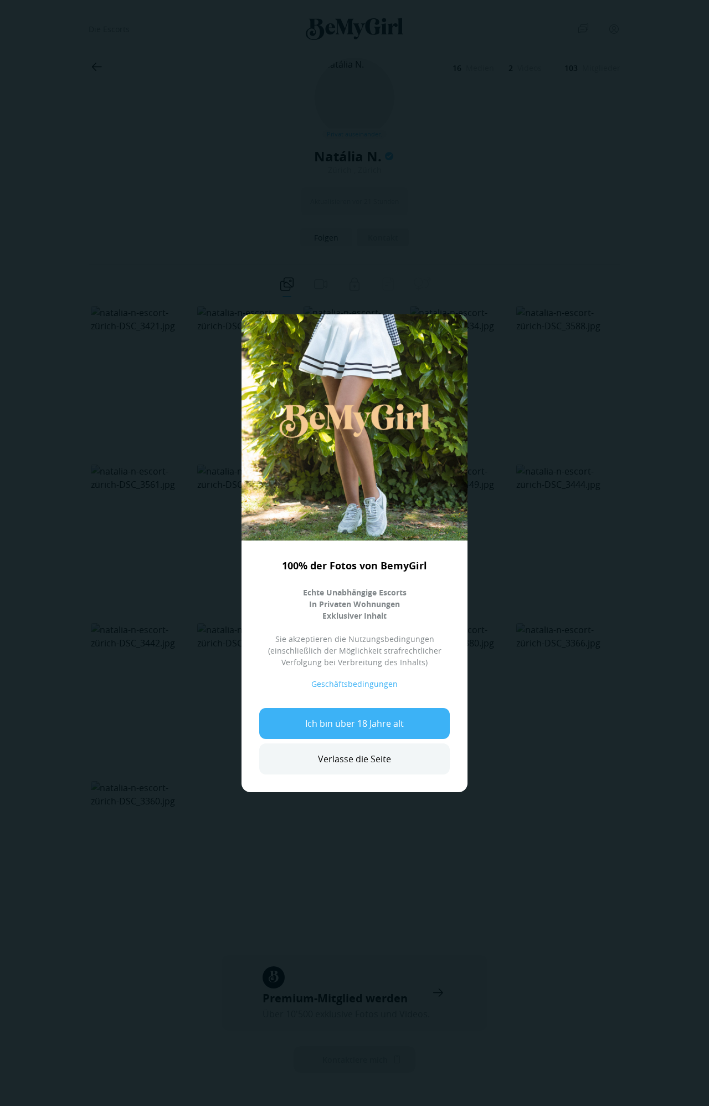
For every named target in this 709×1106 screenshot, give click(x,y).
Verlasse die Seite (354, 759)
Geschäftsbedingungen (354, 684)
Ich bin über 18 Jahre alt (354, 723)
